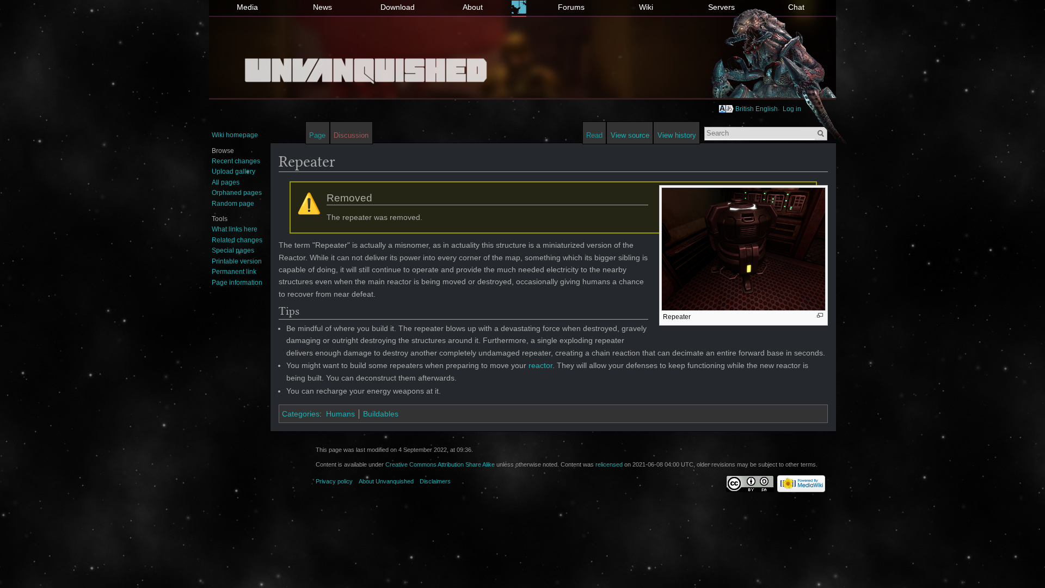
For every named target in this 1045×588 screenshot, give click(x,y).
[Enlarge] (820, 315)
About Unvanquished (386, 481)
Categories (300, 413)
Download (397, 7)
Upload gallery (233, 171)
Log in (792, 109)
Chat (796, 7)
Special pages (233, 250)
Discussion (351, 135)
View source (630, 135)
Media (247, 7)
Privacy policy (334, 481)
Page (317, 135)
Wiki (646, 7)
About (473, 7)
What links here (234, 229)
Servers (721, 7)
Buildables (380, 413)
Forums (571, 7)
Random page (233, 203)
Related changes (237, 240)
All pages (225, 182)
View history (676, 135)
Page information (237, 282)
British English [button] (756, 109)
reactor (540, 365)
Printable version (237, 261)
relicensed (609, 464)
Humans (340, 413)
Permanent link (234, 271)
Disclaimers (435, 481)
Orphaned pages (237, 193)
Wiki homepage (235, 135)
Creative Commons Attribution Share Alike (440, 464)
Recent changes (236, 161)
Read (594, 135)
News (322, 7)
